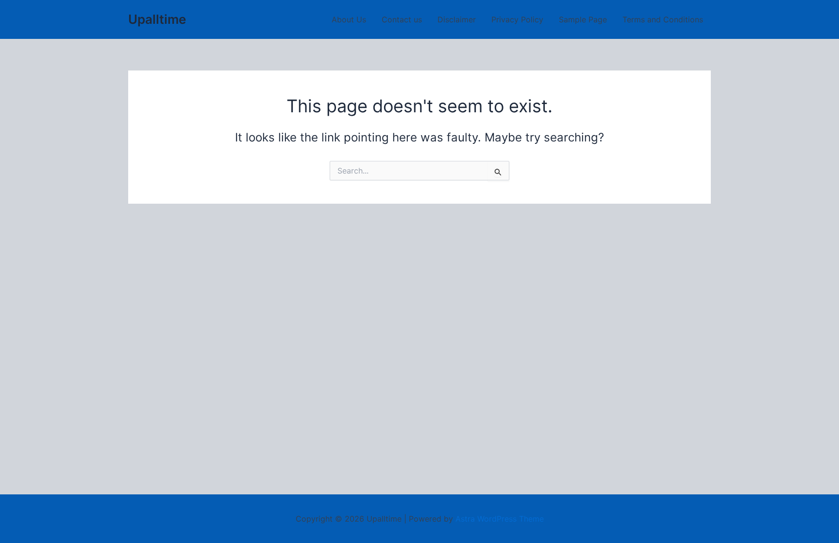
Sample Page (583, 19)
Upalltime (157, 19)
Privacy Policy (517, 19)
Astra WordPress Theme (499, 519)
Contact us (402, 19)
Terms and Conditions (662, 19)
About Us (349, 19)
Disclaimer (456, 19)
